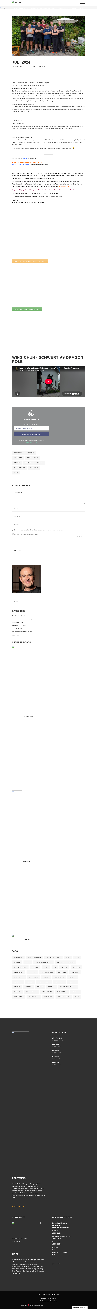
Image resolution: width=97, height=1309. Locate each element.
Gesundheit (17, 622)
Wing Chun (34, 467)
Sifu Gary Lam (19, 467)
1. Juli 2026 (56, 1046)
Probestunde (16, 1266)
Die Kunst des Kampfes (65, 962)
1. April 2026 (57, 1064)
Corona (17, 962)
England (30, 452)
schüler (51, 986)
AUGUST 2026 (57, 1038)
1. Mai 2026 (56, 1058)
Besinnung (18, 452)
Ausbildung (31, 1259)
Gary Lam (76, 967)
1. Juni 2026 (56, 1052)
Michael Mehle (32, 457)
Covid (28, 962)
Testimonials (25, 1266)
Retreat (28, 462)
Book (68, 957)
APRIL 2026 (56, 1062)
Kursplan (18, 982)
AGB (39, 1294)
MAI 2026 (55, 1056)
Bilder (25, 1259)
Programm (16, 628)
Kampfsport (33, 977)
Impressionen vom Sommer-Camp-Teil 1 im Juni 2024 (30, 261)
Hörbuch (32, 972)
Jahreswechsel (47, 972)
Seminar (39, 462)
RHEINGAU (16, 1242)
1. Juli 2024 (31, 66)
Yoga (16, 472)
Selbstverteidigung (20, 632)
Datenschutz (46, 1294)
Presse (15, 1262)
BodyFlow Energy (53, 957)
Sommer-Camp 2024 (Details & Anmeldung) (27, 309)
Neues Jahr (59, 982)
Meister (30, 982)
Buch (77, 957)
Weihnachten (34, 996)
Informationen (35, 1266)
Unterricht (18, 996)
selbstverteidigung (68, 986)
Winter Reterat (64, 996)
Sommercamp (47, 991)
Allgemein (43, 66)
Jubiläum (75, 972)
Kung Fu (72, 977)
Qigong (17, 462)
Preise (22, 1262)
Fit (55, 967)
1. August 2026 (57, 1040)
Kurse (14, 1259)
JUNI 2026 (55, 1050)
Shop (42, 1259)
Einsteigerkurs (20, 967)
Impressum (55, 1294)
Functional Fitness (20, 619)
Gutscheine (28, 1269)
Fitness (64, 967)
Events (19, 1259)
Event (46, 967)
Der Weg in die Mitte (43, 962)
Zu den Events (28, 341)
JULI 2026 (55, 1044)
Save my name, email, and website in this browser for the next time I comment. (38, 530)
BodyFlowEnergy (34, 957)
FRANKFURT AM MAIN (19, 1238)
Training (75, 991)
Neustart (72, 982)
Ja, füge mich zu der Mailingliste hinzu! (26, 534)
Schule (40, 986)
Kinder (46, 977)
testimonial (61, 991)
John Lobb (18, 457)
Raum (21, 1269)
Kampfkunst (17, 625)
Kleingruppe (59, 977)
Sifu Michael (18, 66)
